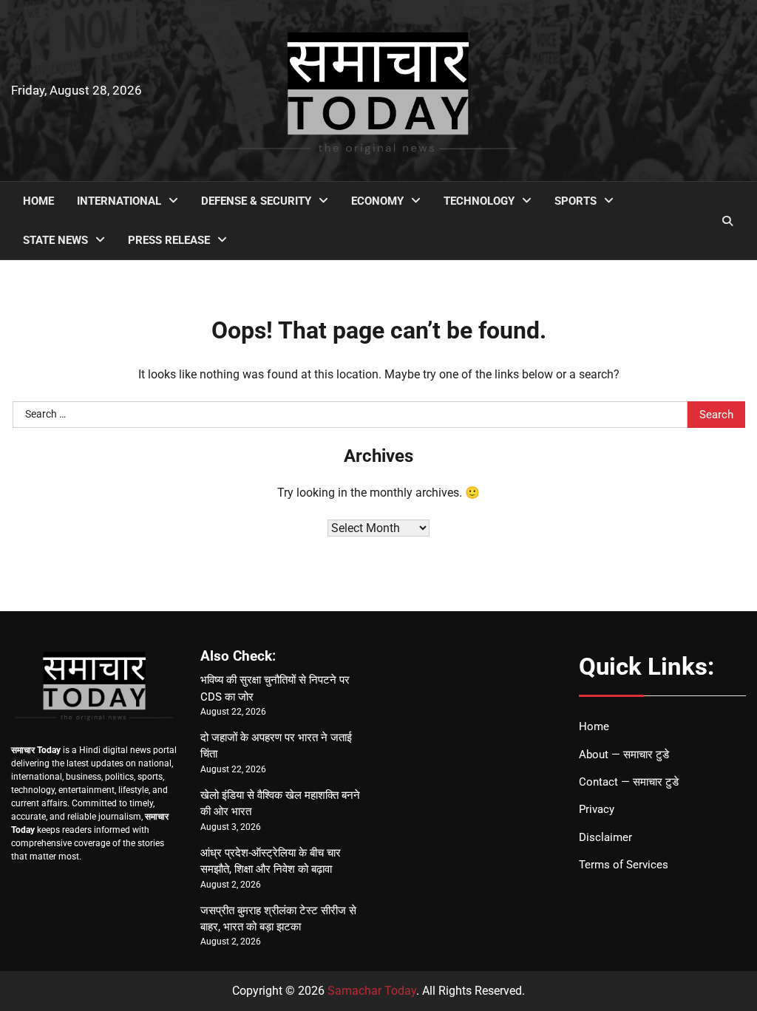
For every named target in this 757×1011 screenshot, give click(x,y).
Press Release (169, 240)
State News (55, 240)
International (119, 201)
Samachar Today (371, 991)
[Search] (727, 221)
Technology (479, 201)
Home (38, 201)
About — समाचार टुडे (624, 754)
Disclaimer (605, 837)
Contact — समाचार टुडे (629, 782)
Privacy (596, 809)
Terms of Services (623, 864)
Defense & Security (256, 201)
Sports (575, 201)
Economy (377, 201)
